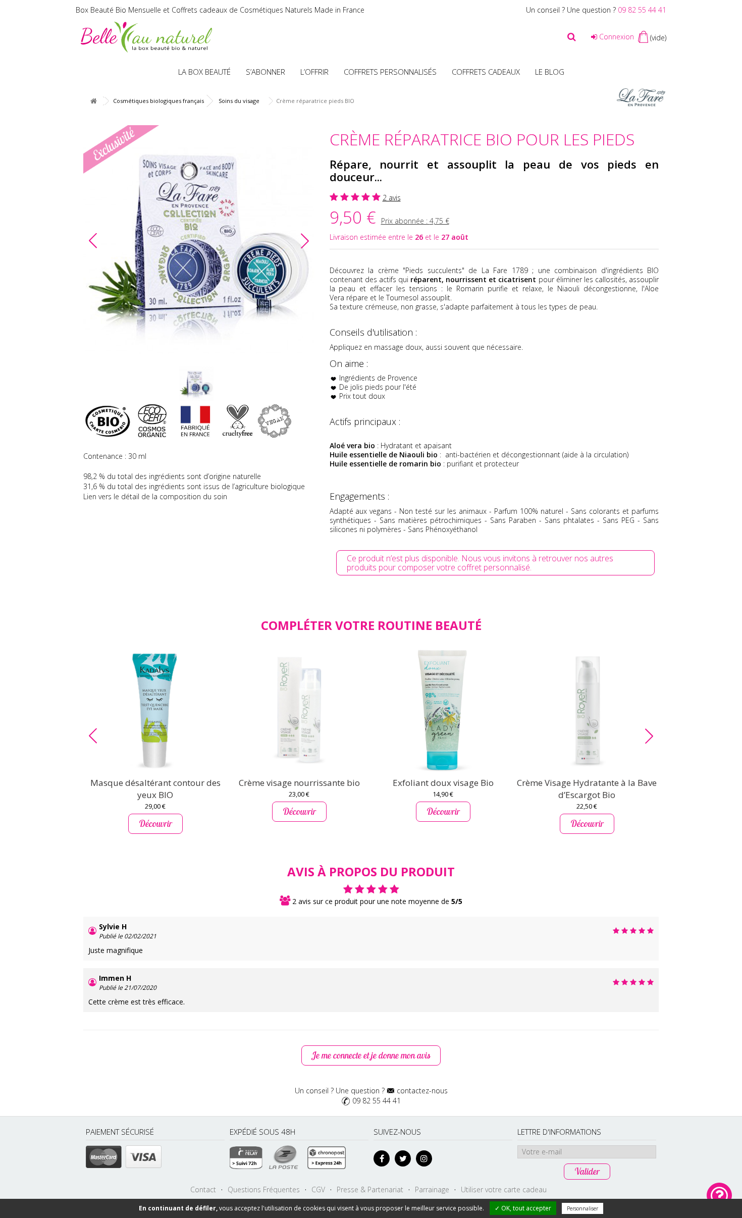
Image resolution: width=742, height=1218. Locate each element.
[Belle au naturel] (146, 36)
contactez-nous (422, 1090)
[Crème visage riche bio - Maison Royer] (299, 710)
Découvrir (155, 823)
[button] (304, 240)
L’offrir (314, 72)
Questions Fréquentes (264, 1189)
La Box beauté (204, 72)
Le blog (549, 72)
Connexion (615, 36)
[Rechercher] (571, 36)
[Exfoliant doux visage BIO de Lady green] (443, 710)
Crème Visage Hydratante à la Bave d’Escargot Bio (587, 789)
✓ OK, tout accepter (523, 1208)
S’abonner (265, 72)
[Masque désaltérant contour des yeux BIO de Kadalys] (155, 710)
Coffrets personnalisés (390, 72)
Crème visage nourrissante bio (299, 782)
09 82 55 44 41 (642, 10)
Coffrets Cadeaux (486, 72)
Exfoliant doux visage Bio (443, 782)
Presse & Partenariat (370, 1189)
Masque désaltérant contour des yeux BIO (155, 789)
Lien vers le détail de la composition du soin (155, 496)
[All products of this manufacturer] (641, 96)
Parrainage (432, 1189)
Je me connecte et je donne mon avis (371, 1055)
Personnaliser (582, 1208)
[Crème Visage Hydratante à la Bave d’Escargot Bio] (587, 710)
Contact (203, 1189)
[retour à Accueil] (93, 101)
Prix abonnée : (415, 221)
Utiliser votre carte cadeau (504, 1189)
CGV (318, 1189)
